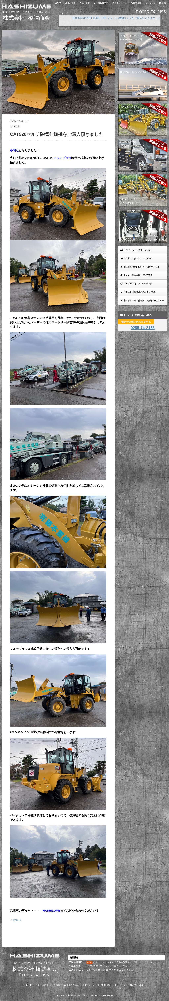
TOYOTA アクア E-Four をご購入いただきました (110, 966)
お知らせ (17, 920)
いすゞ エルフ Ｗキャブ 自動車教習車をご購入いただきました (123, 962)
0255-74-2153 (152, 11)
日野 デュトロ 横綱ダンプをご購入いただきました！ (111, 970)
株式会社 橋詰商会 (34, 969)
